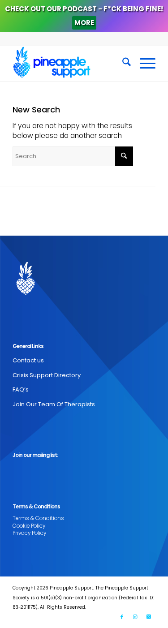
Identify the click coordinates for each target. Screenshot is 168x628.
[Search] (122, 64)
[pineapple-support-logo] (70, 64)
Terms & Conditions (38, 518)
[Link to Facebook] (122, 617)
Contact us (28, 360)
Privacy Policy (29, 533)
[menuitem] (122, 64)
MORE (84, 22)
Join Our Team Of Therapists (54, 404)
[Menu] (143, 64)
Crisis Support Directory (47, 375)
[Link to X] (148, 617)
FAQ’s (21, 389)
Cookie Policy (29, 525)
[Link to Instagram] (135, 617)
